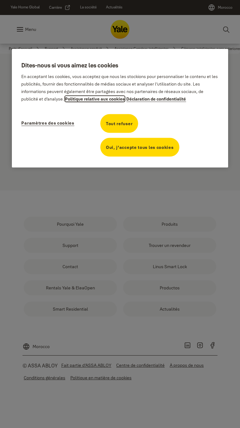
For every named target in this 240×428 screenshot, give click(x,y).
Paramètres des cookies (47, 123)
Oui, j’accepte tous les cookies (140, 147)
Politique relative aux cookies (95, 99)
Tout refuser (119, 123)
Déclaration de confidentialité (156, 99)
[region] (120, 108)
